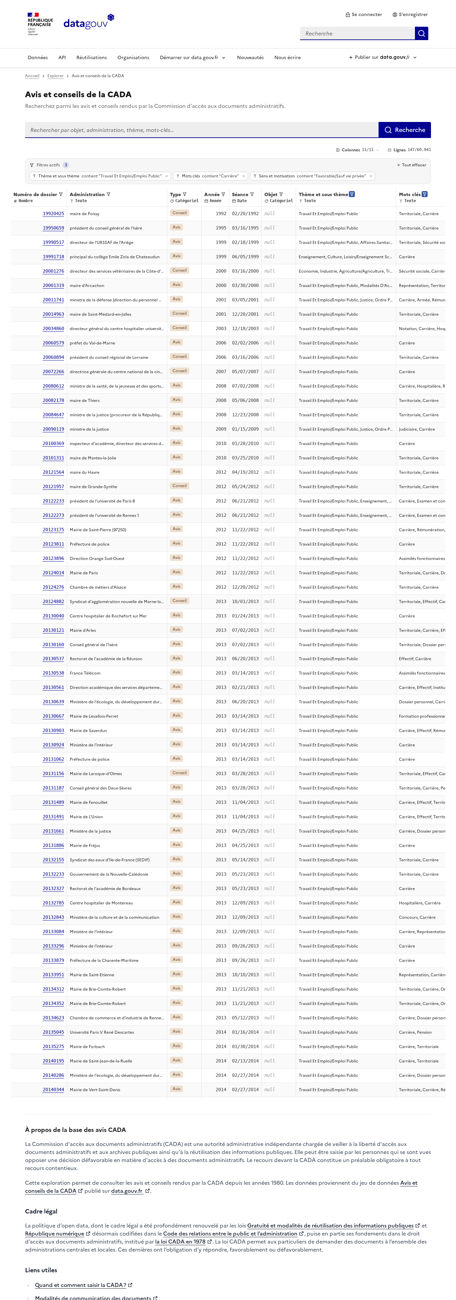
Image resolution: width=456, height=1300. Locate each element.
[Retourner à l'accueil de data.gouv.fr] (89, 23)
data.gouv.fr (127, 1191)
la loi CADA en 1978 (180, 1242)
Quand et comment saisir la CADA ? (80, 1285)
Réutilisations (91, 57)
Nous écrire (287, 57)
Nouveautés (250, 57)
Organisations (133, 57)
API (62, 57)
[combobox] (364, 33)
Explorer (55, 76)
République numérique (54, 1234)
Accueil (32, 76)
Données (38, 57)
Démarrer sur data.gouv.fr (189, 57)
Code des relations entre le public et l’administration (230, 1234)
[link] (363, 14)
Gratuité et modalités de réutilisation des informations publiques (330, 1225)
